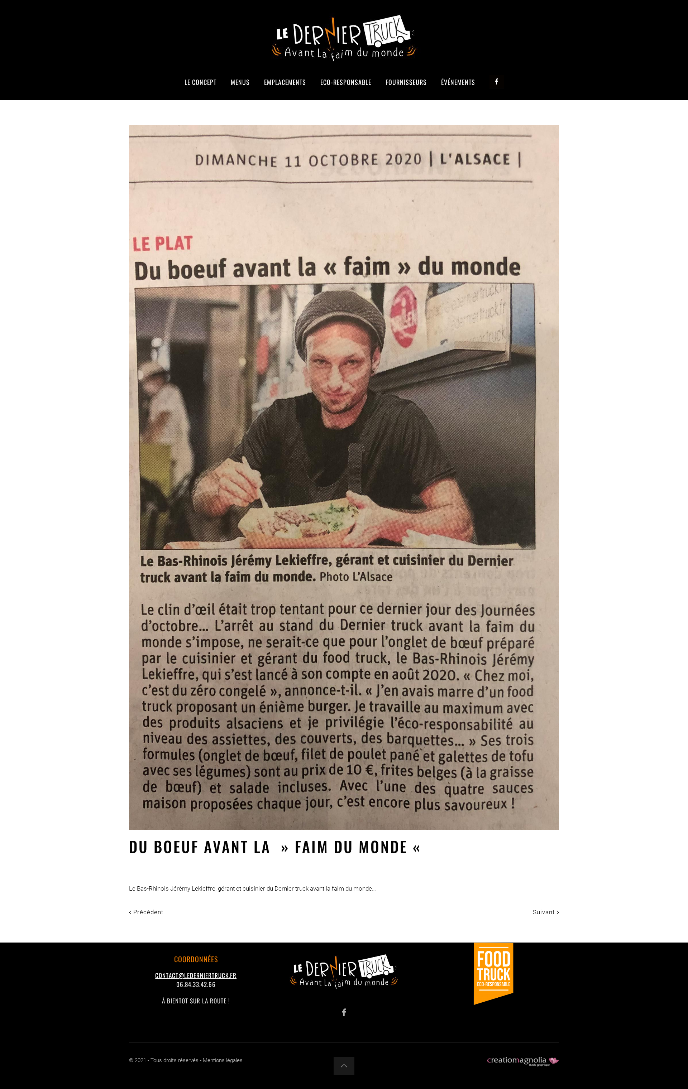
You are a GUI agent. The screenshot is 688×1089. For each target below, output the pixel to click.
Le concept (200, 82)
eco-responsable (345, 82)
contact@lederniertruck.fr (195, 975)
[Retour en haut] (344, 1066)
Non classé (238, 866)
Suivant (544, 912)
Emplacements (285, 82)
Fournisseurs (406, 82)
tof (153, 866)
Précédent (147, 912)
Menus (240, 82)
